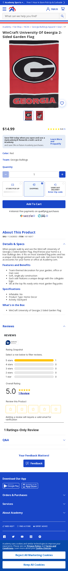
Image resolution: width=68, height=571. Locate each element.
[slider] (34, 74)
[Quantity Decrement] (6, 174)
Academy (7, 27)
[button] (57, 141)
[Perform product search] (62, 16)
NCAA (26, 27)
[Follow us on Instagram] (31, 537)
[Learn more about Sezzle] (27, 216)
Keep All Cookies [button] (34, 564)
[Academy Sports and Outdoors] (12, 9)
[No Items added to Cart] (62, 8)
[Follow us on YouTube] (22, 537)
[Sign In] (48, 9)
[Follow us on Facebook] (4, 537)
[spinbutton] (34, 174)
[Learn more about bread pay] (42, 216)
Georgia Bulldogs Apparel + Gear (47, 27)
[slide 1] (28, 116)
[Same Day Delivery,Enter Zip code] (55, 189)
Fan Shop (17, 27)
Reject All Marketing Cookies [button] (34, 555)
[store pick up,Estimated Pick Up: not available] (12, 189)
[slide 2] (39, 116)
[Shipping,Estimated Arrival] (34, 189)
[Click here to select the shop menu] (4, 9)
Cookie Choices (43, 548)
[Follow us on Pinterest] (40, 537)
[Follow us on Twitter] (13, 537)
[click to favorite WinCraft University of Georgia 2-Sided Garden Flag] (62, 103)
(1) (64, 129)
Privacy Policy (34, 546)
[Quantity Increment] (62, 174)
